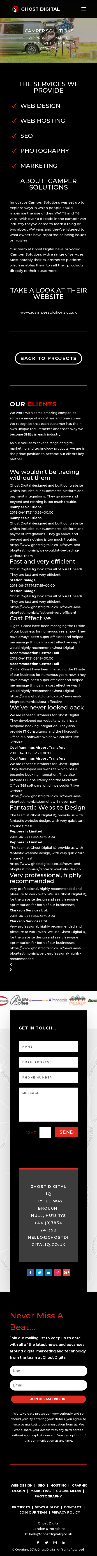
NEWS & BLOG (47, 1507)
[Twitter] (39, 1272)
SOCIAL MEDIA (68, 1491)
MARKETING (40, 1491)
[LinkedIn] (48, 1272)
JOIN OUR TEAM (33, 1512)
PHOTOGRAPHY (48, 1496)
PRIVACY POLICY (66, 1512)
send (67, 1132)
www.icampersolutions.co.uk (48, 312)
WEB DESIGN (21, 1485)
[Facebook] (30, 1272)
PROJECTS (21, 1507)
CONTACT (73, 1507)
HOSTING (59, 1485)
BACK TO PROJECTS (48, 358)
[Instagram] (57, 1272)
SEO (41, 1485)
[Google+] (66, 1272)
